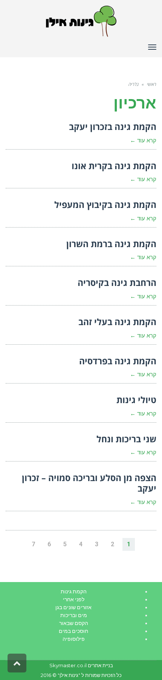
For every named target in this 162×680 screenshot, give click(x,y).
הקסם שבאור (73, 623)
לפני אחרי (73, 599)
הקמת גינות (74, 591)
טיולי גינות (136, 400)
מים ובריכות (73, 615)
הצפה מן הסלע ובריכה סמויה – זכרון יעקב (89, 483)
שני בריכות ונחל (126, 439)
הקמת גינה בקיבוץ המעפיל (105, 205)
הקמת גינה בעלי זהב (117, 322)
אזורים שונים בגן (73, 607)
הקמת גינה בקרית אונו (114, 166)
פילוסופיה (74, 639)
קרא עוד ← (143, 140)
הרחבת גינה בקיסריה (117, 283)
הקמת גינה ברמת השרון (111, 244)
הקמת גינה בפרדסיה (117, 361)
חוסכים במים (73, 631)
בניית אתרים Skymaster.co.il (81, 665)
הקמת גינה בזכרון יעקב (112, 127)
